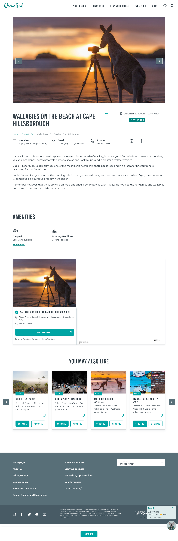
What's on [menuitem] (141, 6)
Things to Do (27, 134)
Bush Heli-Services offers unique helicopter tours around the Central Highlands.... (30, 406)
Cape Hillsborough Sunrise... (103, 400)
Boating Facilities (62, 236)
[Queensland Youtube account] (36, 514)
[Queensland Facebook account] (21, 514)
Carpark (18, 236)
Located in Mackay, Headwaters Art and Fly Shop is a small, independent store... (147, 408)
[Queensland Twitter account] (29, 514)
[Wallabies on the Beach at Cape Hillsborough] (89, 60)
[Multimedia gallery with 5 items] (89, 62)
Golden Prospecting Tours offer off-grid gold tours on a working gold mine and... (69, 406)
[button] (18, 61)
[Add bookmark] (106, 114)
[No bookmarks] (165, 5)
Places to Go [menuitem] (79, 6)
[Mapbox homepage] (83, 342)
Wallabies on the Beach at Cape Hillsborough (54, 119)
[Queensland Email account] (44, 514)
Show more (19, 244)
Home (15, 134)
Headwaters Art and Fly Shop (145, 400)
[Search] (172, 5)
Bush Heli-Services (25, 399)
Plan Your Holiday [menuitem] (120, 6)
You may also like (89, 361)
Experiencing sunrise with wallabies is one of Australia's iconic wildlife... (107, 408)
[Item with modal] (89, 60)
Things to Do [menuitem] (98, 6)
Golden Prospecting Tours (68, 399)
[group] (30, 402)
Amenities (24, 216)
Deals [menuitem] (155, 6)
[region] (89, 172)
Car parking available (22, 240)
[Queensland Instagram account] (14, 514)
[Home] (13, 7)
